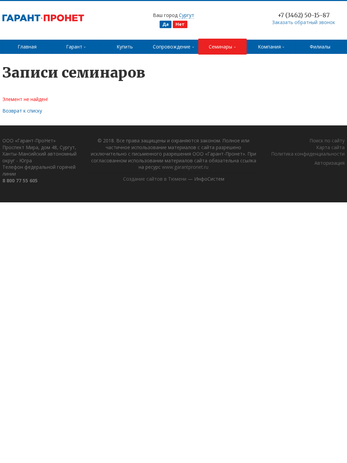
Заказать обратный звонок (303, 22)
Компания (269, 46)
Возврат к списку (22, 110)
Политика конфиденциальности (308, 153)
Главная (27, 46)
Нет (180, 24)
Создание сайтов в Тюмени (154, 179)
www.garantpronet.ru (185, 167)
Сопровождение (171, 46)
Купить (125, 46)
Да (165, 24)
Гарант (74, 46)
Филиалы (320, 46)
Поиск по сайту (327, 140)
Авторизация (329, 163)
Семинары (220, 46)
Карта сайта (330, 147)
